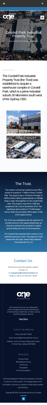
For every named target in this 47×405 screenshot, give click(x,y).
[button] (42, 3)
